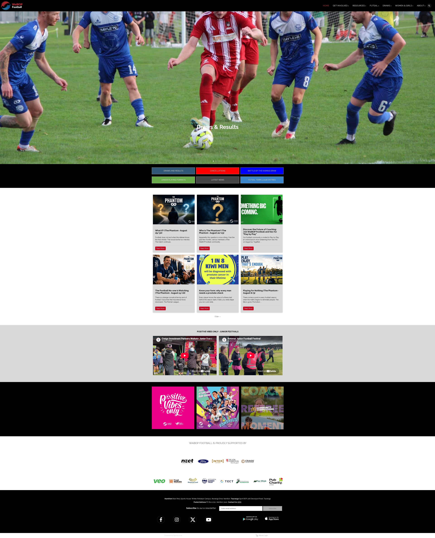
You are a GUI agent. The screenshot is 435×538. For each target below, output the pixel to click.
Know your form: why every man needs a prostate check (215, 291)
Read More (160, 248)
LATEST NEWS (217, 180)
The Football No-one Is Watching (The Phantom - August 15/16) (172, 291)
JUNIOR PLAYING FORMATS (173, 180)
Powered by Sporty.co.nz (173, 535)
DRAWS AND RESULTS (173, 171)
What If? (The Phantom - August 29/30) (171, 231)
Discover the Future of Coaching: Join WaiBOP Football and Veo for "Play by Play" (260, 231)
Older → (218, 316)
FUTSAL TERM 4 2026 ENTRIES (262, 180)
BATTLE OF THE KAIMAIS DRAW (262, 171)
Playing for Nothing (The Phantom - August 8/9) (261, 291)
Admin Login (263, 535)
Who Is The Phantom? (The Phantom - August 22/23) (212, 231)
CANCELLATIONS (217, 171)
